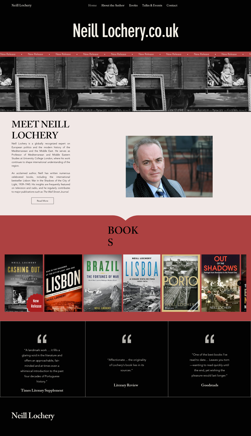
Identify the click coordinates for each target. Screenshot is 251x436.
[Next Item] (240, 283)
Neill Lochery (32, 417)
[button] (133, 5)
